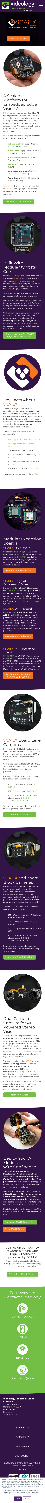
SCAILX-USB (20, 557)
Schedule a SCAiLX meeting (22, 1274)
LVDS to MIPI (13, 174)
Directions (7, 1412)
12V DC (6, 477)
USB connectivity (16, 144)
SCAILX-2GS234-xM (31, 1051)
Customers (21, 1456)
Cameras (21, 1437)
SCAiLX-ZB (25, 887)
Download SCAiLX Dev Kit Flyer (20, 1222)
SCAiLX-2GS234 (34, 752)
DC (29, 178)
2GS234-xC (32, 791)
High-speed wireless (17, 158)
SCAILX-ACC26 (13, 591)
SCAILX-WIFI (18, 615)
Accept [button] (18, 1499)
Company (21, 1427)
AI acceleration (15, 151)
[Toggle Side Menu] (41, 5)
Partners (21, 1446)
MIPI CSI (33, 171)
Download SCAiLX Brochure (18, 201)
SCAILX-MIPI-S (9, 656)
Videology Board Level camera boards (24, 440)
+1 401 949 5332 (10, 1415)
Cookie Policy (6, 1487)
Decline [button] (27, 1499)
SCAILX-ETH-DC (20, 801)
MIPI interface (14, 164)
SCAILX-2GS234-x (11, 1051)
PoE (23, 178)
